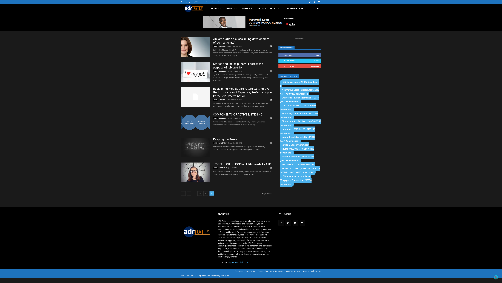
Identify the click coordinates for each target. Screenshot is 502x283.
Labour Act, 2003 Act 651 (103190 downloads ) (297, 131)
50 (206, 193)
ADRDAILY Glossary (293, 271)
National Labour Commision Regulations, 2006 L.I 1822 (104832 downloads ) (297, 148)
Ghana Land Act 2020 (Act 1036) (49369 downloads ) (300, 123)
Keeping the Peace (225, 139)
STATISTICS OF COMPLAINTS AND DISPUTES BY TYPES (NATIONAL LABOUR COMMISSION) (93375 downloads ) (300, 168)
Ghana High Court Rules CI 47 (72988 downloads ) (299, 115)
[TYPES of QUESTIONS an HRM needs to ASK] (195, 172)
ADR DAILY (222, 46)
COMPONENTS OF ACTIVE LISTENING (238, 114)
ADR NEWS (216, 8)
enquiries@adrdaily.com (238, 262)
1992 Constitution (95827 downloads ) (299, 84)
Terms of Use (250, 271)
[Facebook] (306, 2)
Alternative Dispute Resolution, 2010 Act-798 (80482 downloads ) (299, 91)
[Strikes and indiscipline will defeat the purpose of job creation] (195, 72)
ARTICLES (274, 8)
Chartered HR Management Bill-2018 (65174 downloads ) (299, 99)
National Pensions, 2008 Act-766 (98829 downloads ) (297, 158)
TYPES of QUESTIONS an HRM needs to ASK (242, 164)
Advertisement (227, 2)
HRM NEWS (231, 8)
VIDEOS (261, 8)
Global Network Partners (312, 271)
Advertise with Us (276, 271)
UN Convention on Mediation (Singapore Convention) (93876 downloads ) (296, 180)
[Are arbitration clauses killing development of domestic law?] (195, 47)
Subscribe (315, 66)
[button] (318, 8)
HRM (215, 71)
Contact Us (215, 2)
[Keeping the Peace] (195, 147)
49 (200, 193)
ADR (215, 46)
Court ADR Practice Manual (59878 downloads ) (298, 107)
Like (317, 55)
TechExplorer (225, 276)
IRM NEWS (247, 8)
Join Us (205, 2)
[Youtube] (319, 2)
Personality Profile (294, 8)
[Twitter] (314, 2)
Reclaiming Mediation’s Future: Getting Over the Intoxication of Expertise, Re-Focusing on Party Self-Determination (242, 92)
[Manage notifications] (496, 277)
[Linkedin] (310, 2)
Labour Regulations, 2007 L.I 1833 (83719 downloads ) (297, 139)
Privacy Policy (263, 271)
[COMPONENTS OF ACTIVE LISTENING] (195, 122)
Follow (316, 61)
